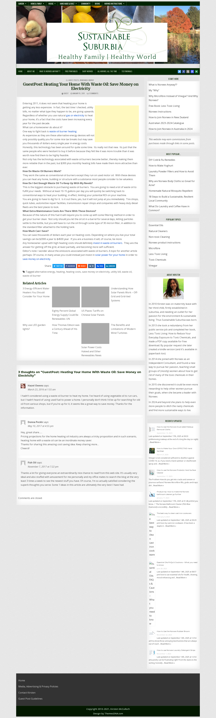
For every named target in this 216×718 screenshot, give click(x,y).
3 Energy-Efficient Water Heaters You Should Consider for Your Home (36, 292)
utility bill (116, 271)
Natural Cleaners (158, 231)
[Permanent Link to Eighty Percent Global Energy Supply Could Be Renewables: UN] (66, 297)
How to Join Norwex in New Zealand (168, 117)
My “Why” (154, 90)
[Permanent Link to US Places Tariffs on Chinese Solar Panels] (95, 297)
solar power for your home (110, 254)
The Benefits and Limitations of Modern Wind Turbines (123, 329)
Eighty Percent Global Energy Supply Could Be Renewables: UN (65, 314)
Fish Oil (32, 462)
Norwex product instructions (164, 242)
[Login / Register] (196, 71)
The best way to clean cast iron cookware (174, 513)
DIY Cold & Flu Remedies (162, 159)
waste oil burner (32, 275)
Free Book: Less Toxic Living (164, 105)
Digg (101, 266)
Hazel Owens (35, 385)
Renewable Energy (87, 80)
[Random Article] (192, 71)
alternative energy (45, 271)
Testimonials (127, 71)
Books (97, 3)
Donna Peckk (35, 422)
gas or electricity (75, 115)
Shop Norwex (87, 71)
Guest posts (73, 80)
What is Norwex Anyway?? (49, 71)
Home (20, 71)
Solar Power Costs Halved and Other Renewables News (91, 351)
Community (85, 3)
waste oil (127, 271)
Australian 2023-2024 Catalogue (166, 123)
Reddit (83, 266)
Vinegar (153, 265)
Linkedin (112, 266)
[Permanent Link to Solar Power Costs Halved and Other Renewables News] (95, 333)
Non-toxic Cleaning (159, 236)
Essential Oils (156, 225)
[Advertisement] (117, 123)
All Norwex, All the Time (107, 71)
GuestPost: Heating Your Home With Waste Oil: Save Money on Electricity (80, 86)
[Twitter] (179, 71)
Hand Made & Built (67, 3)
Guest (66, 93)
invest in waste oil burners (107, 243)
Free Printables (71, 71)
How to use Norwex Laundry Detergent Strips (176, 650)
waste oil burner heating (63, 131)
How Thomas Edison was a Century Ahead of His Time (65, 329)
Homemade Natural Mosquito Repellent (171, 190)
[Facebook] (183, 71)
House (50, 3)
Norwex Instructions (113, 3)
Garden (21, 3)
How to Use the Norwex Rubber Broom (173, 631)
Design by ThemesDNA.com (108, 713)
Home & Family (36, 3)
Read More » (155, 442)
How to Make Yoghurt (161, 165)
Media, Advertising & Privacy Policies (38, 686)
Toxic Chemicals (157, 259)
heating (60, 271)
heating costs (73, 271)
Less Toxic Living (158, 254)
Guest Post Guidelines (30, 698)
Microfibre (154, 248)
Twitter (59, 266)
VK (93, 266)
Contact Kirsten (26, 692)
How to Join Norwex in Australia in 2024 (170, 129)
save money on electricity (36, 259)
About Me (31, 71)
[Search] (188, 71)
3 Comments (93, 93)
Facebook (71, 266)
